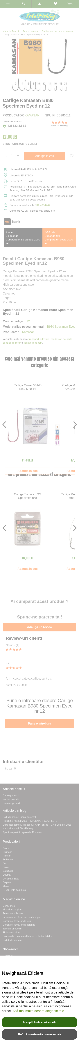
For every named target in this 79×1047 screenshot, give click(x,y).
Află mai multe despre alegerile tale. (38, 1011)
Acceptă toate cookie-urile (39, 1022)
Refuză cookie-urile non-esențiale (39, 1034)
